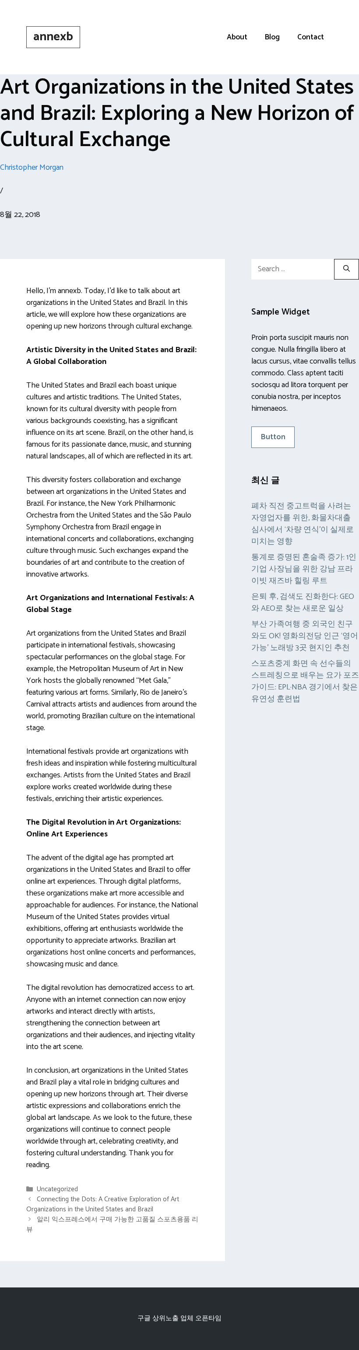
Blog (272, 37)
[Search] (346, 269)
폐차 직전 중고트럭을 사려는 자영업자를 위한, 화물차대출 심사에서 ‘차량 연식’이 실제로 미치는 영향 (302, 524)
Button (272, 437)
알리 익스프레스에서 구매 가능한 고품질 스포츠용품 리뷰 (112, 1224)
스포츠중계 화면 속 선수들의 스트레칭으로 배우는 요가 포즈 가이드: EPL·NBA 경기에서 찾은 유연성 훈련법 (305, 681)
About (237, 37)
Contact (310, 37)
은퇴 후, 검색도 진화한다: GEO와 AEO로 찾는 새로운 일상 (302, 602)
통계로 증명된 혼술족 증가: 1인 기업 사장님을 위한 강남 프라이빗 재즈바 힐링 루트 (303, 569)
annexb (53, 37)
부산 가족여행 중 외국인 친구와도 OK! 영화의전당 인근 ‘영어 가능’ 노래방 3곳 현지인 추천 (304, 636)
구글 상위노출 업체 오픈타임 (179, 1318)
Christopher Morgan (31, 167)
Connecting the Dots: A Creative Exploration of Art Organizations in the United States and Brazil (102, 1204)
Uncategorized (57, 1189)
